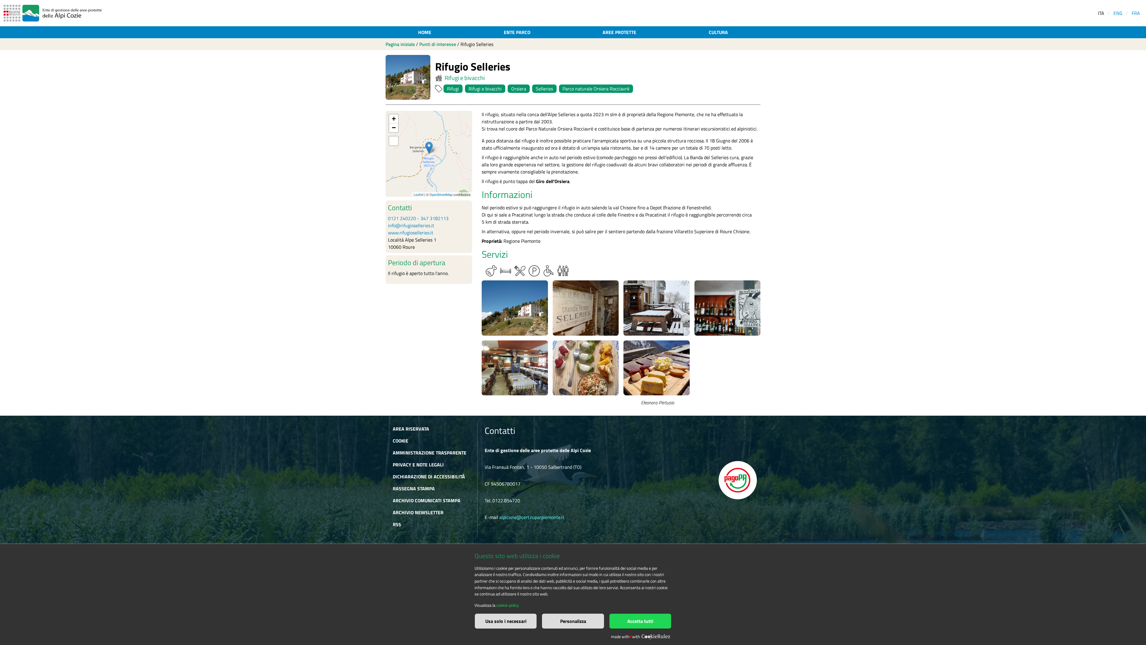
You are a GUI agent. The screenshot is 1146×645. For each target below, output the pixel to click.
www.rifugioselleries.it (410, 232)
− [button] (394, 127)
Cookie (400, 440)
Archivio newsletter (418, 512)
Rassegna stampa (414, 488)
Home (424, 32)
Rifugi (453, 88)
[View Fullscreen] (393, 140)
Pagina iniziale (400, 44)
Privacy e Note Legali (418, 464)
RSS (397, 524)
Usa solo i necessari (505, 621)
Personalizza (573, 621)
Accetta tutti (640, 621)
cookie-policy (507, 605)
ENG (1117, 13)
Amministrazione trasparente (429, 452)
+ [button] (394, 118)
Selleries (544, 88)
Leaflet (418, 194)
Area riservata (411, 428)
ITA (1101, 13)
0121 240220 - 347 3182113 (418, 218)
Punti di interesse (437, 44)
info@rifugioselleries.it (411, 225)
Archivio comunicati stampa (426, 500)
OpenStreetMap (440, 194)
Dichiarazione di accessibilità (429, 476)
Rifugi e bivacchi (465, 78)
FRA (1136, 13)
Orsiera (518, 88)
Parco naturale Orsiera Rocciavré (596, 88)
